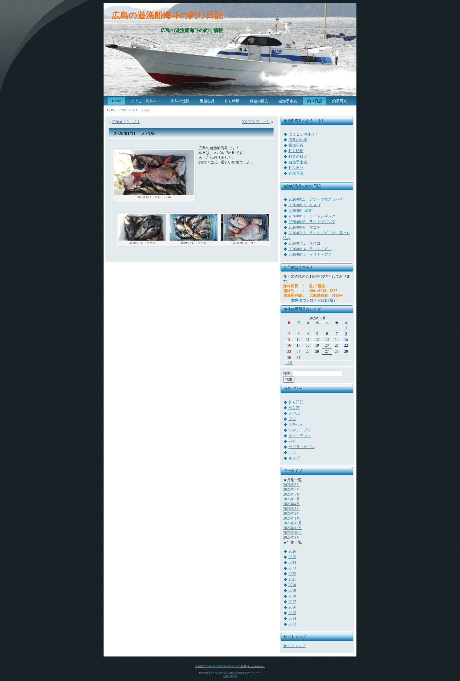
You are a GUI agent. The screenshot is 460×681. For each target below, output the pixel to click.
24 (298, 352)
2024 (292, 563)
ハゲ (292, 441)
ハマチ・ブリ (300, 430)
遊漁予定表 (298, 162)
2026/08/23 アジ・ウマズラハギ (316, 199)
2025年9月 (291, 538)
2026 (292, 551)
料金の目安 (298, 157)
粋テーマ (255, 672)
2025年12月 (292, 523)
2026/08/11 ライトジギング (312, 216)
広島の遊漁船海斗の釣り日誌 (222, 666)
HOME (112, 110)
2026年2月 (291, 514)
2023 (292, 568)
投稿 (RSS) (230, 676)
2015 (292, 613)
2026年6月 (291, 494)
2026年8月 (291, 485)
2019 (292, 591)
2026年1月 (291, 518)
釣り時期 (296, 151)
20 (327, 345)
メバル (294, 413)
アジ (292, 419)
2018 (292, 596)
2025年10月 (292, 533)
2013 (292, 624)
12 (317, 340)
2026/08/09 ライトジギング (312, 222)
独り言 (294, 408)
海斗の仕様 (298, 140)
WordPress (221, 672)
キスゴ (294, 458)
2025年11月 (292, 528)
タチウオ (296, 425)
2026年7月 (291, 490)
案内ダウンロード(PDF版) (313, 300)
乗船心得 (296, 145)
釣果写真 (296, 173)
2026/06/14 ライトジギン (310, 249)
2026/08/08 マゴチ (305, 227)
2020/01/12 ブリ (256, 122)
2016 (292, 607)
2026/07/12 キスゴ (305, 243)
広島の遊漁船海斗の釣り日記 (167, 15)
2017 (292, 602)
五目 (292, 453)
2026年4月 (291, 504)
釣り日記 (296, 168)
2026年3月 (291, 509)
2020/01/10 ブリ (126, 122)
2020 (292, 585)
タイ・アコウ (300, 436)
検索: (287, 373)
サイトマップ (294, 646)
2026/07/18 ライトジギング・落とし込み (316, 235)
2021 (292, 579)
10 (298, 340)
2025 (292, 557)
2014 (292, 619)
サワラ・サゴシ (302, 447)
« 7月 (289, 363)
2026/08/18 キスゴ (305, 205)
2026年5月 (291, 499)
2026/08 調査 (300, 211)
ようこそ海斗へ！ (303, 134)
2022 (292, 574)
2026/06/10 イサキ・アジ (310, 255)
